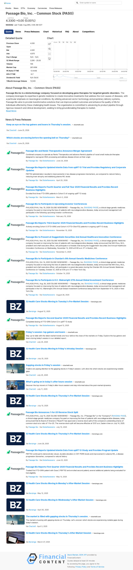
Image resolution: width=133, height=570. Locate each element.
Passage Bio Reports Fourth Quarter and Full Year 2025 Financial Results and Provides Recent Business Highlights (72, 188)
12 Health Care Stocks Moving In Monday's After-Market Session (64, 483)
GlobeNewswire (48, 161)
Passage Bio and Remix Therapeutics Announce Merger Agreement (59, 151)
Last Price (11, 18)
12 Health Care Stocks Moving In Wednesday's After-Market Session (66, 500)
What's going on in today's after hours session (55, 381)
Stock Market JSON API (77, 555)
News (16, 8)
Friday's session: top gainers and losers (52, 332)
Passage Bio (33, 161)
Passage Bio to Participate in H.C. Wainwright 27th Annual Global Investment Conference (70, 280)
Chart (46, 31)
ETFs (23, 8)
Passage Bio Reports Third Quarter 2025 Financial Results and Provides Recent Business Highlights (75, 223)
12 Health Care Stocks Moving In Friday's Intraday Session (61, 348)
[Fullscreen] (49, 54)
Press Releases (55, 8)
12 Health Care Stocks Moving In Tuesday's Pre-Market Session (64, 301)
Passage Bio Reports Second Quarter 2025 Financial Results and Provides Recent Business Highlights (76, 318)
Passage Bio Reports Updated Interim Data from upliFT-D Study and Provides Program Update (72, 450)
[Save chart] (49, 59)
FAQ (67, 31)
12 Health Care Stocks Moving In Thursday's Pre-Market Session (64, 395)
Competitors (88, 31)
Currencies (42, 8)
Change (25, 18)
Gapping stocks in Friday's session (49, 365)
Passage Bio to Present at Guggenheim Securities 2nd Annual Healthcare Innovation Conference (73, 237)
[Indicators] (49, 44)
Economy (31, 8)
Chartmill (12, 130)
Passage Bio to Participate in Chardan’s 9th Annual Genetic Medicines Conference (66, 258)
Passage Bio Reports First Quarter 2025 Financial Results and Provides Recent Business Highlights (74, 467)
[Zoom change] (49, 49)
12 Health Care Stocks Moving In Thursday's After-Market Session (65, 533)
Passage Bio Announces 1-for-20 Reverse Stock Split (52, 412)
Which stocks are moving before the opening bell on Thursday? (44, 137)
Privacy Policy (81, 567)
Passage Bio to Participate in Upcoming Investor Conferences (56, 204)
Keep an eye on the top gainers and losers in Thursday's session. (45, 124)
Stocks (8, 8)
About (76, 31)
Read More (11, 111)
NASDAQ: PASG (91, 208)
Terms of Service (97, 567)
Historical (57, 31)
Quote (9, 31)
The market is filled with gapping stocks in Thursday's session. (63, 516)
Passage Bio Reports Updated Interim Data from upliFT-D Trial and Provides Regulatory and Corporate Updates (76, 169)
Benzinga (32, 311)
